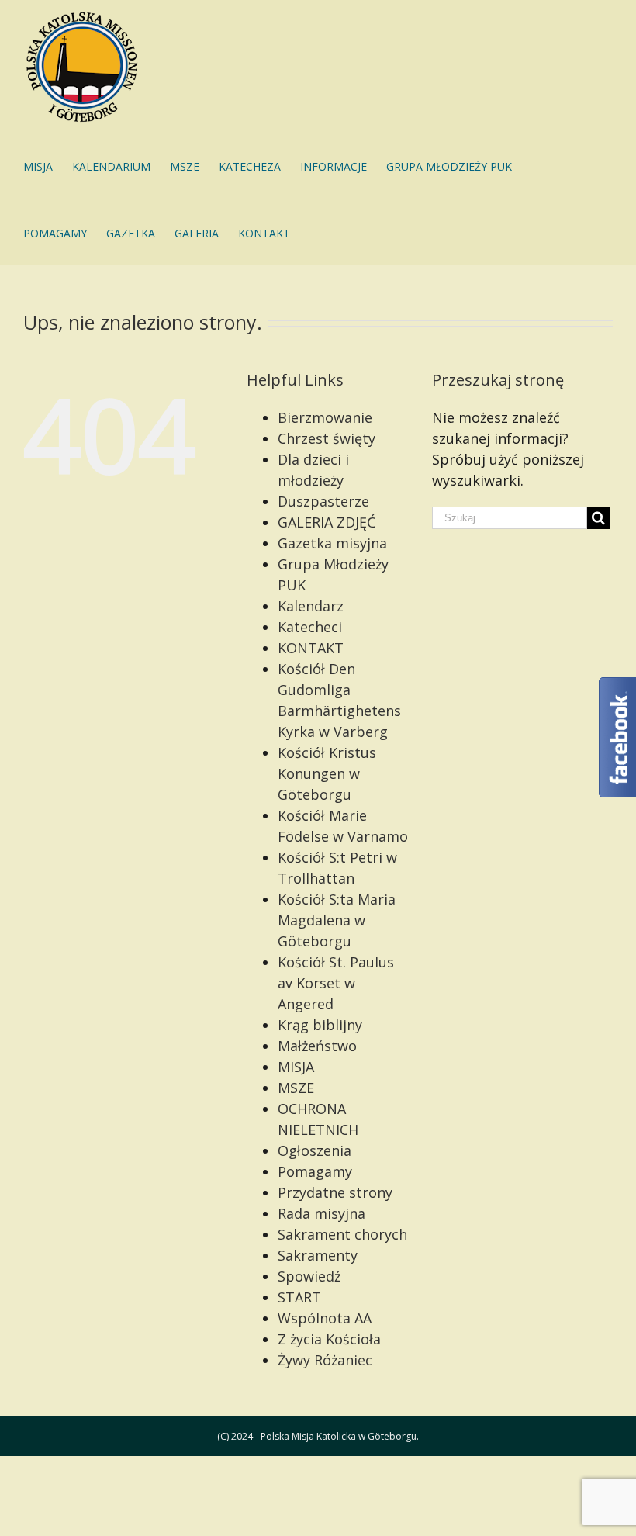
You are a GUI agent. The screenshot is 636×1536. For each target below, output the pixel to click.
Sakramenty (318, 1255)
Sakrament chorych (342, 1234)
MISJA (296, 1066)
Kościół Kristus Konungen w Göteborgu (327, 773)
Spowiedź (309, 1276)
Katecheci (310, 627)
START (299, 1297)
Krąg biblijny (320, 1024)
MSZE (296, 1087)
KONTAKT (311, 647)
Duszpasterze (323, 501)
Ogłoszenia (314, 1150)
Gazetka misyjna (332, 543)
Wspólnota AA (325, 1318)
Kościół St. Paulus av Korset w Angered (336, 983)
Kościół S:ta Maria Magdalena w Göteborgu (337, 920)
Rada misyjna (321, 1213)
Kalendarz (311, 606)
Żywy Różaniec (325, 1360)
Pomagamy (315, 1171)
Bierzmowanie (325, 417)
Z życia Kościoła (329, 1339)
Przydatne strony (335, 1192)
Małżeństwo (317, 1045)
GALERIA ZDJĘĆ (326, 522)
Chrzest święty (326, 438)
